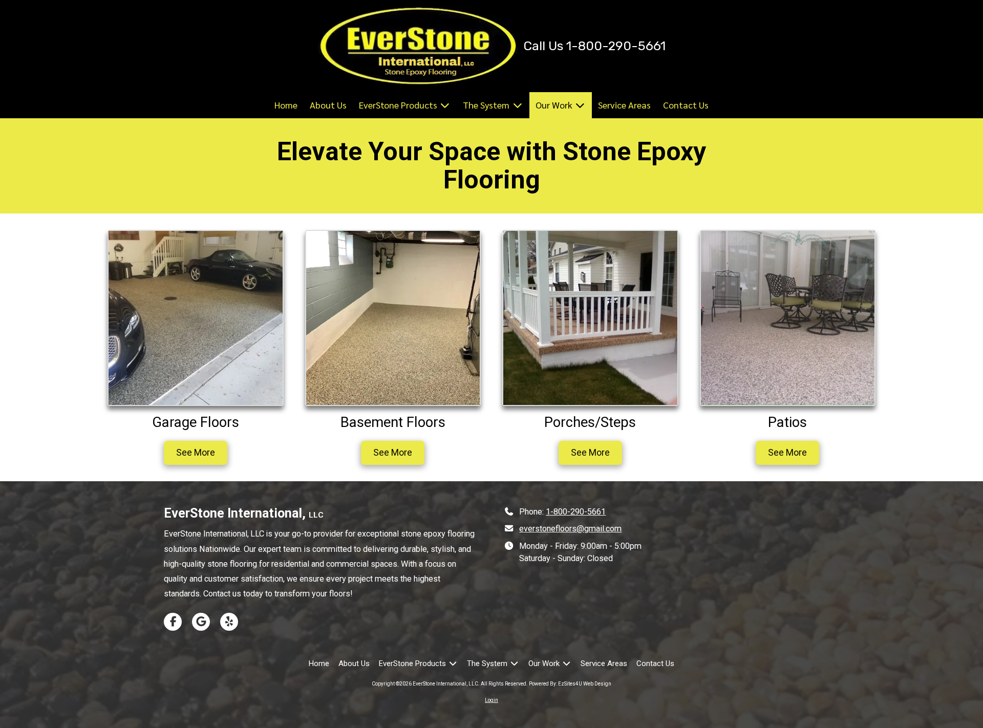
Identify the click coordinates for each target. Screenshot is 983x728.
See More (195, 452)
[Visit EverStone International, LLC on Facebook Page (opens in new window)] (173, 622)
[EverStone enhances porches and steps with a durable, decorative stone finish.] (590, 318)
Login (491, 700)
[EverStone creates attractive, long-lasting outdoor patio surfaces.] (788, 318)
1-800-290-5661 (576, 512)
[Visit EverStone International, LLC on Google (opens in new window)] (201, 622)
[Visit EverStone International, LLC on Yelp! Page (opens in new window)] (229, 622)
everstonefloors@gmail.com (570, 528)
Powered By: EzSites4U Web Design (570, 684)
